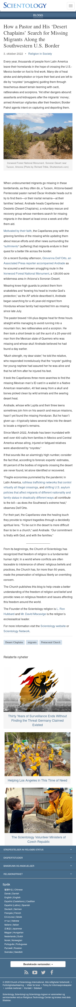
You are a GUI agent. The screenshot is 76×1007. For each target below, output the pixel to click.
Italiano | (11, 924)
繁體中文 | (13, 889)
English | (12, 897)
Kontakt (27, 987)
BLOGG (38, 15)
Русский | (13, 947)
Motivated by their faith (18, 231)
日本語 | (13, 928)
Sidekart (38, 987)
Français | (12, 912)
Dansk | (11, 893)
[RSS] (26, 972)
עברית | (11, 920)
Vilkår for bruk (33, 984)
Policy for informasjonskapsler (57, 984)
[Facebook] (52, 972)
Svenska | (13, 951)
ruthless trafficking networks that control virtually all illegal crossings (37, 484)
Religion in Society (40, 54)
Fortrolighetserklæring (13, 984)
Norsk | (13, 940)
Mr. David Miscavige (33, 614)
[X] (43, 972)
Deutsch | (13, 908)
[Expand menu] (38, 850)
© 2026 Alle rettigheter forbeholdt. (36, 981)
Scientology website (53, 626)
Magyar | (14, 932)
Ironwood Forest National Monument (26, 273)
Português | (15, 944)
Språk (6, 884)
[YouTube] (35, 972)
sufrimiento (11, 246)
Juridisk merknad (13, 987)
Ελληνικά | (13, 916)
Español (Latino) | (17, 905)
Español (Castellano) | (19, 901)
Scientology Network (17, 631)
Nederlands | (13, 936)
